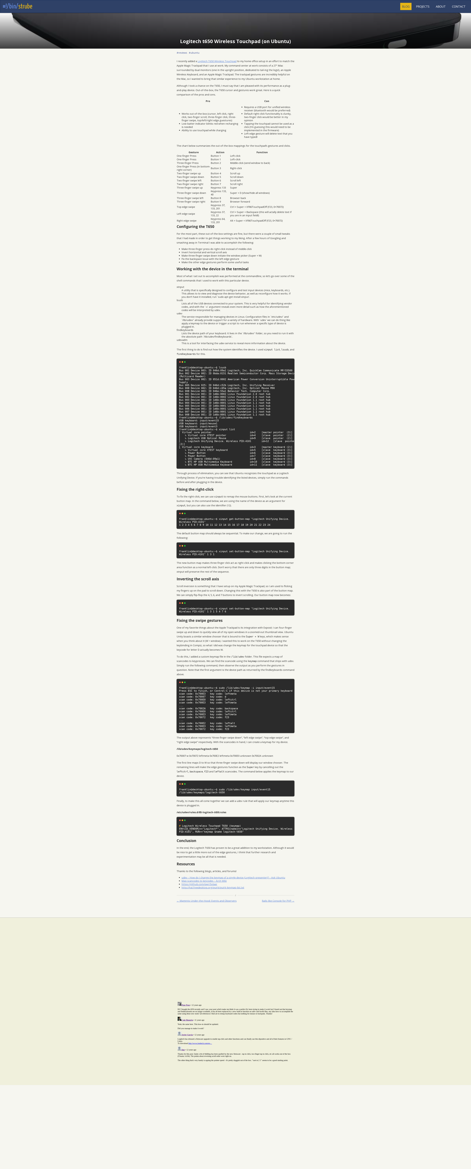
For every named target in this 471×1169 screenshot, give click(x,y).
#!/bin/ (17, 6)
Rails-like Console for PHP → (278, 900)
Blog (406, 6)
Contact (458, 6)
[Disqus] (235, 968)
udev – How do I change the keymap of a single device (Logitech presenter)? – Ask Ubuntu (233, 877)
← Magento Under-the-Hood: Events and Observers (207, 900)
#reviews (182, 53)
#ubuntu (194, 53)
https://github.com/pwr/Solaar (199, 884)
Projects (422, 6)
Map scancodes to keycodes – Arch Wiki (204, 881)
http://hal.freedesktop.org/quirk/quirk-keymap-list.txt (213, 887)
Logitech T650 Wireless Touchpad (217, 61)
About (441, 6)
